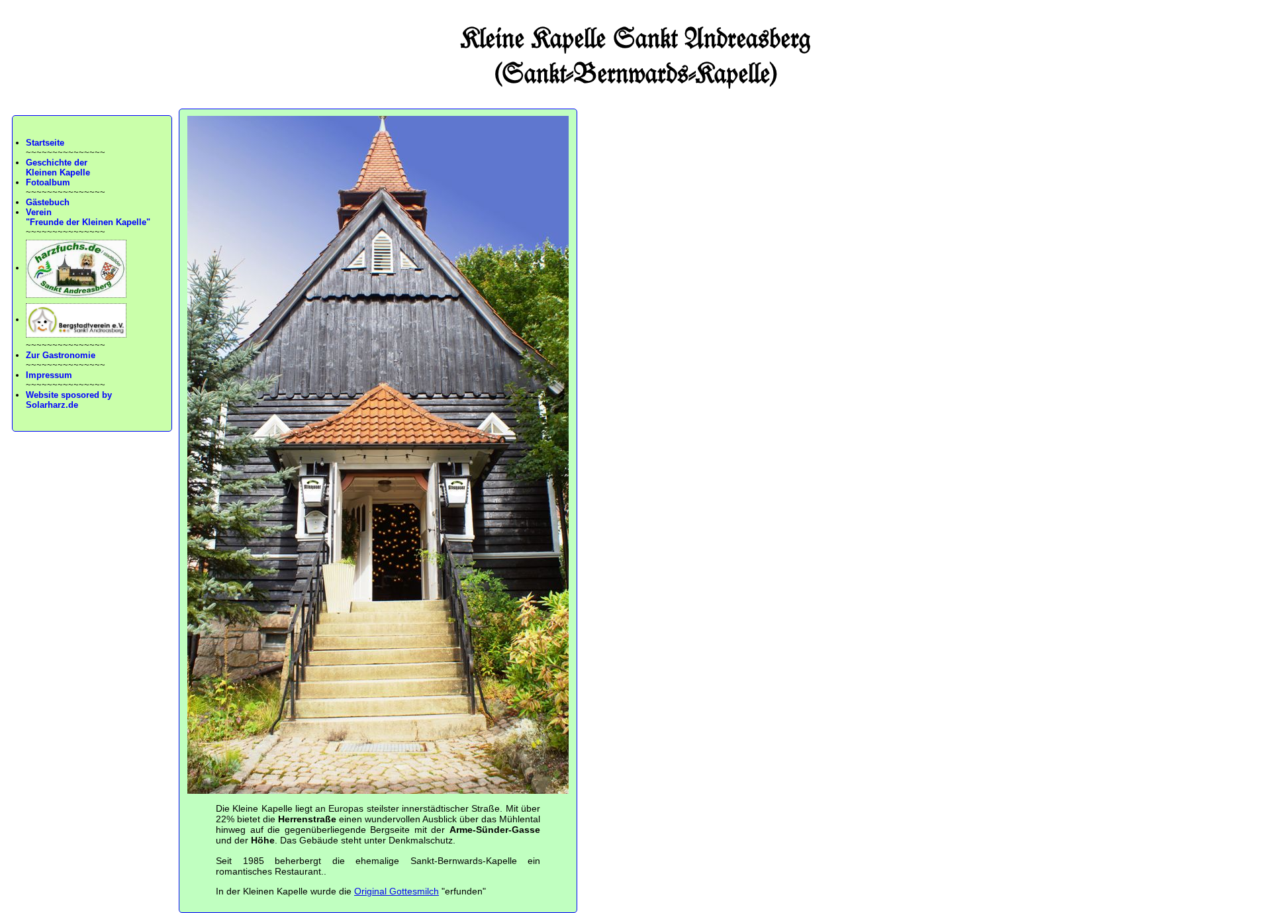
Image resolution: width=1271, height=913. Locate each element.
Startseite (45, 143)
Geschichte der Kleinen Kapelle (58, 167)
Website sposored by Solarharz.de (69, 400)
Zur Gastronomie (60, 355)
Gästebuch (48, 202)
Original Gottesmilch (396, 891)
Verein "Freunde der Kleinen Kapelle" (88, 217)
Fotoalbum (48, 182)
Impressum (49, 375)
